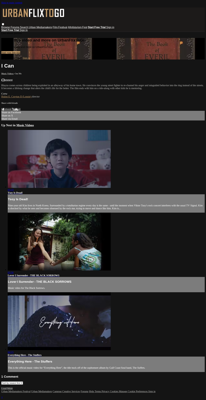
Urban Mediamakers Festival (16, 391)
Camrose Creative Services (66, 391)
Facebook (6, 109)
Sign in (110, 27)
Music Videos (7, 73)
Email (17, 109)
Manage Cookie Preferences (133, 391)
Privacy (106, 391)
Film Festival (60, 27)
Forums (15, 27)
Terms (98, 391)
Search (24, 27)
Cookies (114, 391)
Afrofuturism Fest (77, 27)
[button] (3, 24)
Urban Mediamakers (40, 27)
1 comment (7, 79)
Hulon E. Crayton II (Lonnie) (16, 96)
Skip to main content (11, 2)
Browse (6, 27)
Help (92, 391)
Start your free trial (10, 52)
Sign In (24, 30)
